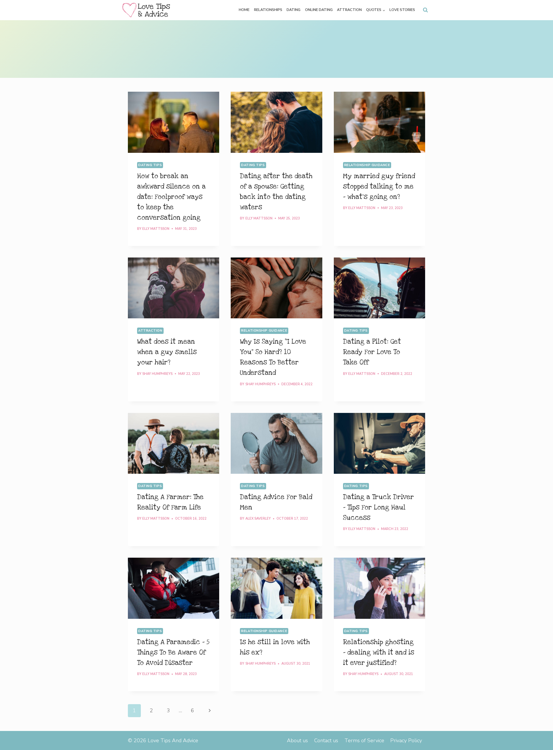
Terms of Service (364, 740)
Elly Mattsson (155, 229)
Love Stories (402, 9)
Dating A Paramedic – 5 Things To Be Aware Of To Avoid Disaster (173, 652)
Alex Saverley (258, 518)
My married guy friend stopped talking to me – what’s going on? (379, 186)
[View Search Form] (425, 10)
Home (244, 9)
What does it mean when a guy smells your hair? (167, 352)
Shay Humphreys (157, 374)
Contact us (326, 740)
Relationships (268, 9)
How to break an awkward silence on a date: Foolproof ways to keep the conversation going (171, 197)
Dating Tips (150, 165)
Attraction (349, 9)
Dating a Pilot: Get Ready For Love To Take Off (372, 352)
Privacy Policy (406, 740)
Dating (293, 9)
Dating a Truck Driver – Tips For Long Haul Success (378, 507)
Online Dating (319, 9)
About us (297, 740)
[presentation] (173, 122)
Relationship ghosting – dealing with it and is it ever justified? (378, 652)
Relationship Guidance (367, 165)
